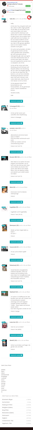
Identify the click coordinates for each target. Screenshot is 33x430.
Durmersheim (16, 402)
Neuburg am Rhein (16, 405)
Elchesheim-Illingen (16, 399)
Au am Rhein (23, 19)
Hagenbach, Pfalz (16, 423)
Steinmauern (16, 415)
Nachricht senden (16, 101)
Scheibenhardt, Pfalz (16, 420)
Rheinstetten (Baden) (16, 412)
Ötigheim (16, 418)
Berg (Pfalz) (16, 410)
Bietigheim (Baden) (16, 407)
